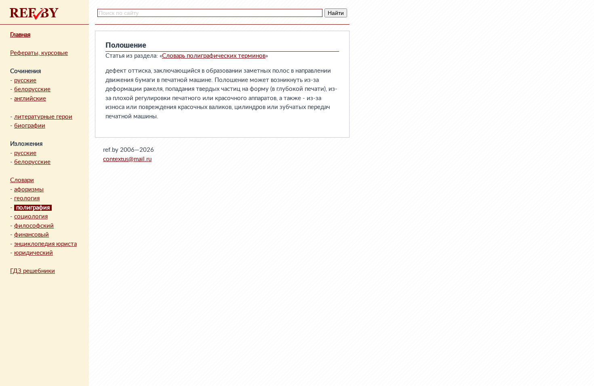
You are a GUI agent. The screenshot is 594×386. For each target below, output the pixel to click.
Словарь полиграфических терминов (213, 56)
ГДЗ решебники (32, 271)
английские (30, 99)
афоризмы (29, 190)
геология (27, 198)
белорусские (32, 89)
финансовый (31, 235)
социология (31, 217)
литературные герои (43, 117)
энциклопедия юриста (45, 244)
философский (34, 226)
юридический (33, 253)
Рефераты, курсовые (39, 53)
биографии (29, 126)
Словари (22, 180)
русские (25, 81)
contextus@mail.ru (127, 159)
